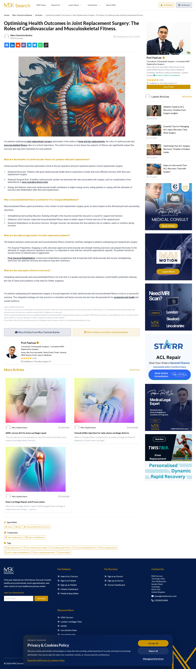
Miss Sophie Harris (19, 427)
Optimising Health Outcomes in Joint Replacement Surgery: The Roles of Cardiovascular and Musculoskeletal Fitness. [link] (94, 15)
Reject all (153, 651)
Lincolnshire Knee (69, 630)
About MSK (111, 5)
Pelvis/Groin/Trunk (51, 352)
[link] (6, 15)
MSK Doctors (67, 617)
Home (6, 15)
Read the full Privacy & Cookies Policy (46, 660)
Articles (38, 15)
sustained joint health (124, 297)
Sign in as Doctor (115, 576)
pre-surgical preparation (45, 552)
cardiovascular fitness (62, 548)
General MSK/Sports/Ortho (37, 527)
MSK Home (41, 5)
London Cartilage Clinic (71, 621)
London (167, 72)
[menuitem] (41, 5)
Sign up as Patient (69, 585)
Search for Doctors (69, 576)
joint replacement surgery (39, 141)
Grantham (151, 72)
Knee (23, 352)
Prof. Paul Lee (28, 342)
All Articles (135, 369)
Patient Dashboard (69, 589)
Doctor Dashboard (116, 585)
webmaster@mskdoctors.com (79, 320)
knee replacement (109, 548)
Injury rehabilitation (36, 537)
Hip (27, 352)
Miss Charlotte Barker (22, 15)
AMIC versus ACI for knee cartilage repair (26, 433)
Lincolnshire (175, 72)
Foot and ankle (36, 352)
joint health (65, 552)
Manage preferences (153, 658)
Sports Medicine (45, 355)
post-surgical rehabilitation (18, 552)
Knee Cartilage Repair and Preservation (25, 502)
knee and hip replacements (92, 141)
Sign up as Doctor (116, 580)
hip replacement (14, 548)
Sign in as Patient (68, 580)
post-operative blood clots (35, 182)
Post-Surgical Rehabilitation (21, 258)
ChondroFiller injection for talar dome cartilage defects (101, 433)
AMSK (64, 626)
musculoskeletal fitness (15, 145)
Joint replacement (15, 537)
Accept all (153, 643)
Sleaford (159, 72)
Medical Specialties (70, 593)
